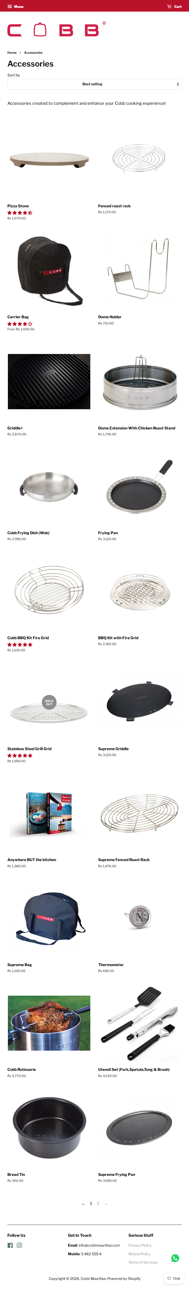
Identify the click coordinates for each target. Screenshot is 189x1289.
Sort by (13, 75)
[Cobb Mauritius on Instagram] (19, 1246)
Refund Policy (139, 1254)
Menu (18, 6)
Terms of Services (143, 1262)
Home (11, 52)
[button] (20, 212)
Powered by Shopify (124, 1278)
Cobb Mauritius (93, 1278)
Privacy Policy (140, 1245)
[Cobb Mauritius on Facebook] (10, 1246)
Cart (177, 6)
